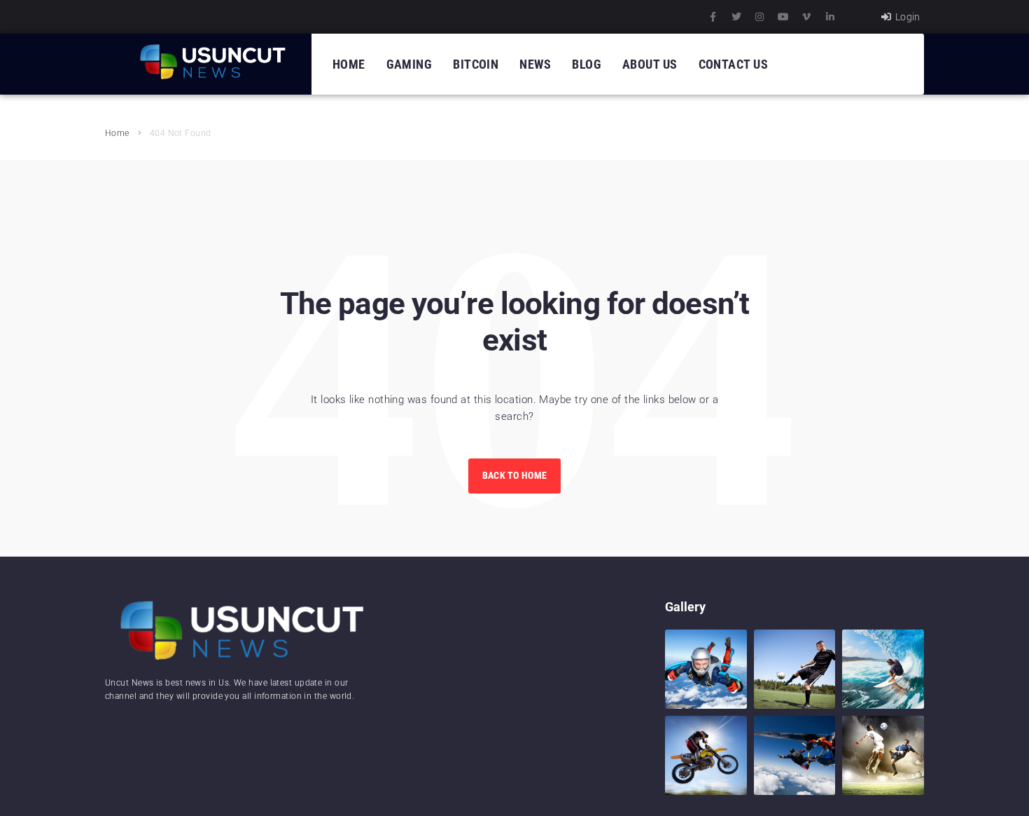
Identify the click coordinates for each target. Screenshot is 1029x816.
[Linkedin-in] (830, 17)
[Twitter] (736, 17)
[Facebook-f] (713, 17)
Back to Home (514, 475)
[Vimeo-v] (806, 17)
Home (117, 133)
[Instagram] (759, 17)
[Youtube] (783, 17)
